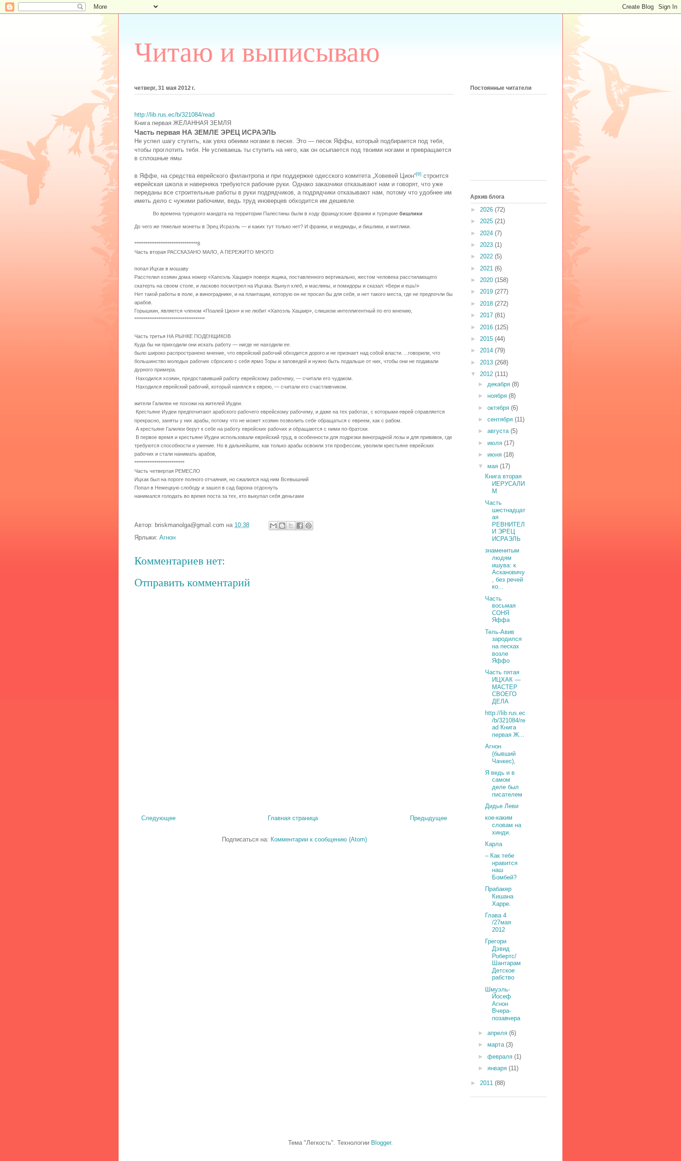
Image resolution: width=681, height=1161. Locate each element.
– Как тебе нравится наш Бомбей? (501, 866)
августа (499, 430)
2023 (487, 244)
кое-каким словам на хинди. (503, 824)
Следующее (158, 818)
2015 (487, 338)
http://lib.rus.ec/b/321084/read (174, 114)
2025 (487, 221)
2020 (487, 279)
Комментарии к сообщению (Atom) (319, 839)
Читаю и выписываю (257, 52)
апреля (498, 1032)
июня (495, 454)
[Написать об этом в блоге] (282, 525)
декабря (499, 384)
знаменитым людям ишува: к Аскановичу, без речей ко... (505, 568)
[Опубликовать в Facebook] (299, 525)
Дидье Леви (501, 806)
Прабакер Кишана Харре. (499, 896)
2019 (487, 291)
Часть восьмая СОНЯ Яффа (500, 609)
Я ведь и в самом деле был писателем (503, 783)
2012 (487, 373)
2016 (487, 327)
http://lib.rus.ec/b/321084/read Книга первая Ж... (505, 723)
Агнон (167, 537)
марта (496, 1044)
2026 (487, 209)
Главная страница (293, 818)
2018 (487, 303)
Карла (493, 844)
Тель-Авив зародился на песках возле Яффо (503, 646)
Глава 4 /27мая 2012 (498, 922)
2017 (487, 315)
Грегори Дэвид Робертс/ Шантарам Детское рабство (503, 959)
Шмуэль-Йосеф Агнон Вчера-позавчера (502, 1004)
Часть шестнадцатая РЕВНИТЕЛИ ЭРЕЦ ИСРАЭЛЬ (505, 520)
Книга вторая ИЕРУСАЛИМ (505, 483)
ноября (498, 395)
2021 (487, 268)
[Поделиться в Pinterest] (308, 525)
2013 (487, 362)
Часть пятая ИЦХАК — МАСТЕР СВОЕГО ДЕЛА (503, 686)
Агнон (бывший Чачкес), (500, 753)
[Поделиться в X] (291, 525)
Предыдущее (428, 818)
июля (495, 442)
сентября (501, 419)
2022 (487, 256)
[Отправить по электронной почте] (273, 525)
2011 (487, 1082)
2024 (487, 233)
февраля (500, 1056)
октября (499, 407)
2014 (487, 350)
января (498, 1068)
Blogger (381, 1142)
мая (493, 466)
